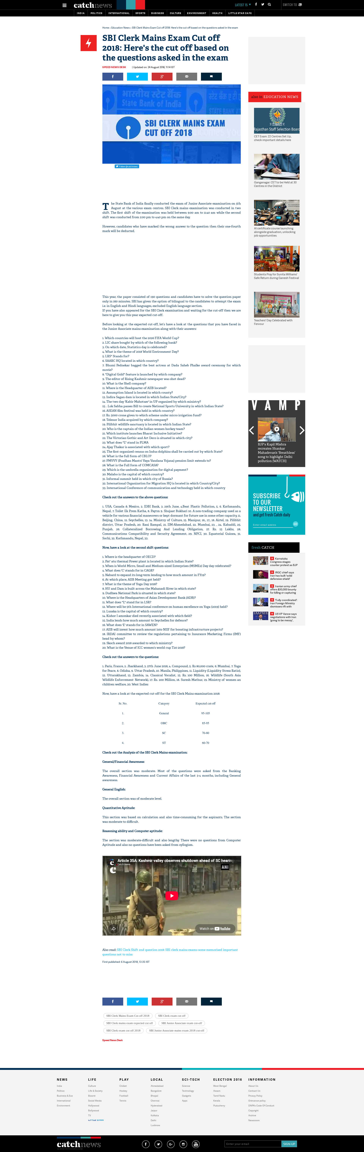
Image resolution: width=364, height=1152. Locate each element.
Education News (120, 27)
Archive (252, 1115)
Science (186, 1085)
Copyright (253, 1110)
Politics (97, 13)
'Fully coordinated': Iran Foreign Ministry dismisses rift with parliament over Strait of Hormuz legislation (283, 606)
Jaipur (154, 1110)
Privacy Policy (255, 1095)
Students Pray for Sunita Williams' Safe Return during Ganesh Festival (276, 276)
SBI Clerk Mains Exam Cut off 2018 (127, 1015)
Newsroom (254, 1120)
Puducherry (219, 1105)
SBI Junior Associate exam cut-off (182, 1023)
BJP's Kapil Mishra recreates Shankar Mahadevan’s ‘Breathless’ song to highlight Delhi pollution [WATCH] (276, 452)
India (81, 13)
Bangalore (156, 1090)
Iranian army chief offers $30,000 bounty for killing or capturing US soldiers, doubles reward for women (283, 592)
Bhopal (154, 1095)
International (64, 1100)
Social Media (95, 1100)
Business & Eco (65, 1095)
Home (105, 27)
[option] (277, 440)
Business (157, 13)
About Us (253, 1085)
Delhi (153, 1120)
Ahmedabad (157, 1085)
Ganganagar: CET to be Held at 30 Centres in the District (275, 184)
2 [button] (271, 470)
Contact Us (254, 1090)
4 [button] (282, 470)
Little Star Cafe (240, 13)
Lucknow (155, 1125)
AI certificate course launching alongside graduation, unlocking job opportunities (274, 232)
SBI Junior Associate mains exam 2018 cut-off (176, 1030)
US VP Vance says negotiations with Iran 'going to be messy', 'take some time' (283, 618)
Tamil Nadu (219, 1095)
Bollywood (93, 1110)
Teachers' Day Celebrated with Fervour (273, 322)
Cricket (123, 1085)
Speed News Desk (114, 67)
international (119, 13)
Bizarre (92, 1095)
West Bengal (220, 1085)
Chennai (155, 1100)
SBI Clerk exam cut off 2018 (123, 1030)
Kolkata (155, 1115)
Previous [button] (251, 430)
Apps (184, 1100)
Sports (140, 13)
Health (217, 13)
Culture (175, 13)
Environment (196, 13)
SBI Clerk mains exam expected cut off (129, 1023)
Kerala (216, 1100)
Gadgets (186, 1095)
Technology (188, 1090)
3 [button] (277, 470)
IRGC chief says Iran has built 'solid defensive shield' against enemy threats (283, 577)
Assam (216, 1090)
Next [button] (302, 430)
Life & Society (95, 1090)
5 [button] (288, 470)
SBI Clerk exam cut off (171, 1015)
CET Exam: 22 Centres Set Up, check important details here (272, 138)
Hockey (123, 1090)
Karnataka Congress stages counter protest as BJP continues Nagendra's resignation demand (284, 565)
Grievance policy (257, 1100)
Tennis (122, 1100)
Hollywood (93, 1105)
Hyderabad (156, 1105)
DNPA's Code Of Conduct (261, 1105)
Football (123, 1095)
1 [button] (265, 470)
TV (89, 1115)
